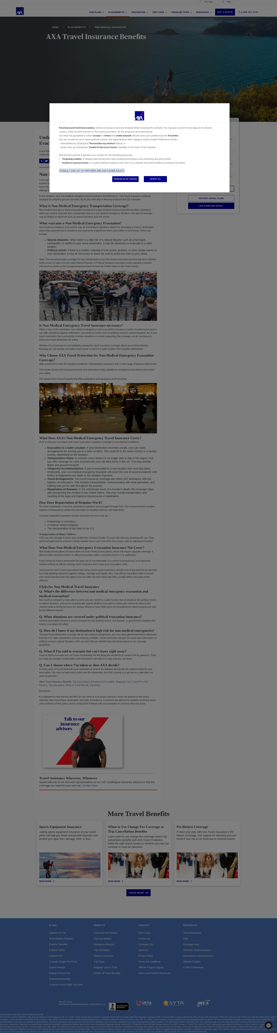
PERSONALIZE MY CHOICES (125, 179)
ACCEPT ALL (155, 179)
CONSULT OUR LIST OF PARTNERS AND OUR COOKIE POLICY (92, 170)
